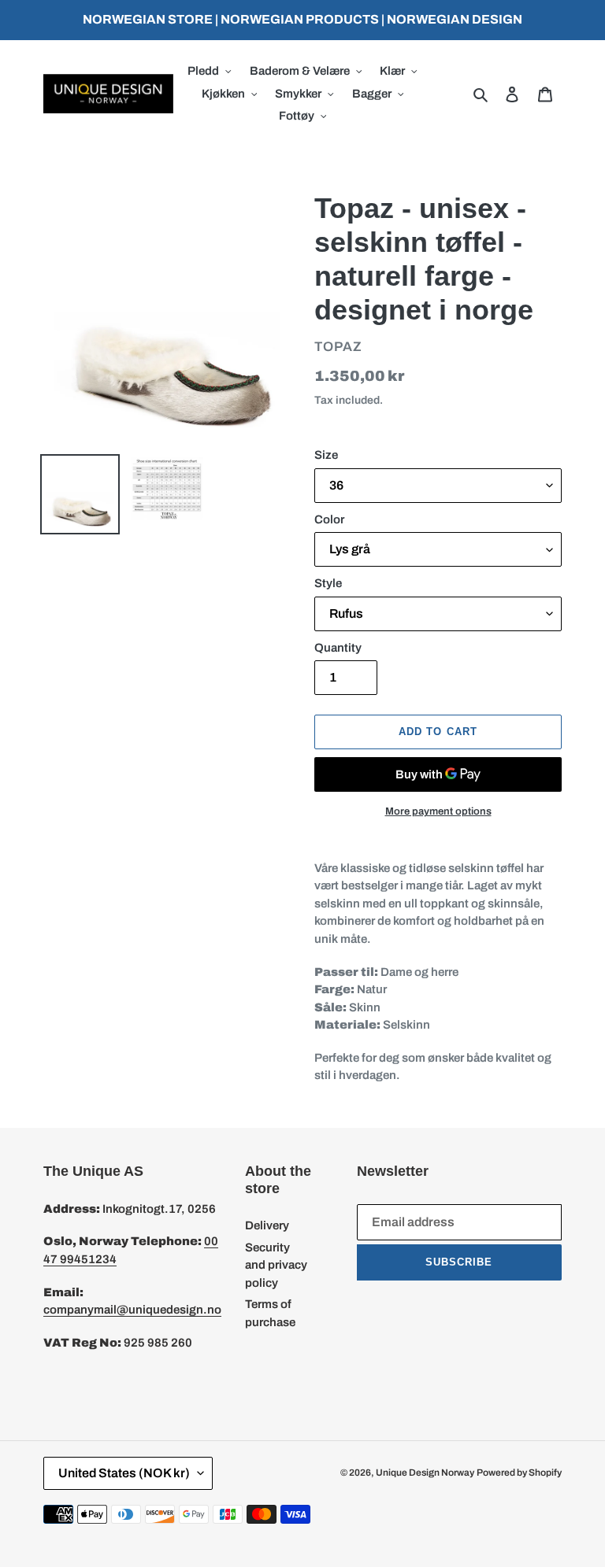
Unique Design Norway (425, 1472)
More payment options (438, 811)
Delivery (267, 1225)
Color (329, 519)
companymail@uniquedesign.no (132, 1309)
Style (328, 583)
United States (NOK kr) (124, 1473)
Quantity (338, 647)
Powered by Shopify (519, 1472)
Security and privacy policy (276, 1265)
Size (326, 455)
